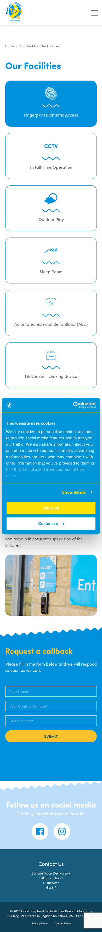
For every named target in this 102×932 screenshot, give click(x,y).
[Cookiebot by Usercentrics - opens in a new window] (73, 405)
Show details (74, 492)
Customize (48, 523)
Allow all (51, 508)
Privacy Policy (39, 923)
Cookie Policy (63, 923)
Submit (51, 736)
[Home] (14, 12)
